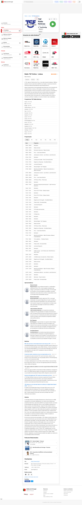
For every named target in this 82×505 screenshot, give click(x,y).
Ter (31, 139)
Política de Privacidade (68, 490)
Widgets (45, 492)
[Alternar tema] (79, 2)
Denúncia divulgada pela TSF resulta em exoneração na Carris (38, 375)
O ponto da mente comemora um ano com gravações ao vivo (38, 354)
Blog (44, 495)
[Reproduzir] (53, 24)
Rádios (26, 15)
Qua (36, 139)
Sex (45, 139)
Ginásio (61, 1)
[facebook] (26, 474)
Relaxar (69, 1)
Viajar (74, 1)
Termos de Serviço (67, 492)
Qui (41, 139)
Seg (27, 139)
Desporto (41, 29)
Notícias (40, 31)
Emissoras (45, 490)
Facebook (27, 481)
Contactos (66, 495)
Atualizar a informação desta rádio (31, 476)
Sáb (50, 139)
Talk (37, 79)
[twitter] (31, 474)
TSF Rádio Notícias (35, 15)
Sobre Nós (66, 493)
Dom (55, 139)
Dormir (65, 1)
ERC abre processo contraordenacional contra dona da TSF (37, 343)
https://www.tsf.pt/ (35, 461)
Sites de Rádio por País (47, 496)
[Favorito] (36, 18)
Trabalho (56, 1)
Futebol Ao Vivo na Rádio (48, 493)
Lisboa (29, 15)
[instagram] (28, 474)
